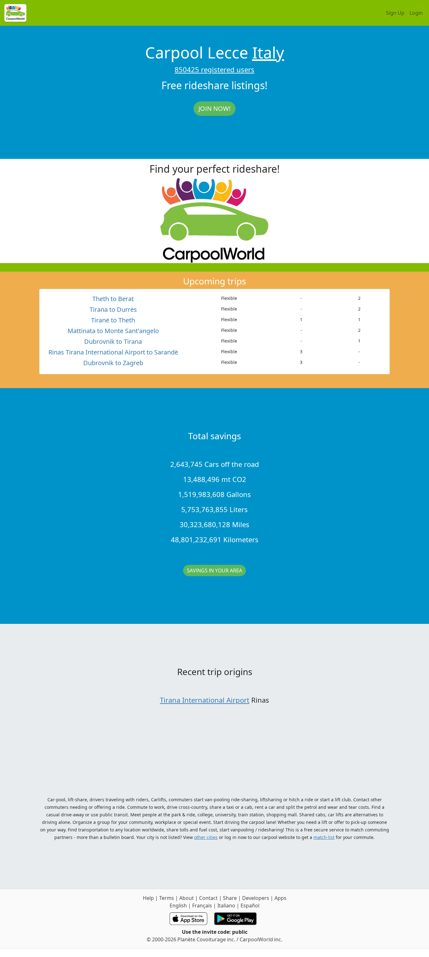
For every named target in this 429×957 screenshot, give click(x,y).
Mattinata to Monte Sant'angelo (113, 331)
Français (202, 905)
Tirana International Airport (204, 700)
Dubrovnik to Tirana (113, 341)
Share (230, 898)
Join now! (214, 108)
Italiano (226, 905)
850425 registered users (214, 69)
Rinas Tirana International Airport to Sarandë (113, 352)
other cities (206, 837)
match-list (323, 837)
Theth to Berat (113, 299)
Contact (208, 898)
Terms (166, 898)
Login (416, 12)
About (186, 898)
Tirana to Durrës (113, 309)
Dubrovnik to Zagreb (113, 363)
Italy (268, 52)
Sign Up (395, 12)
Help (148, 898)
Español (250, 905)
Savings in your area (214, 570)
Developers (255, 898)
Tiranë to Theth (113, 320)
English (178, 905)
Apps (280, 898)
